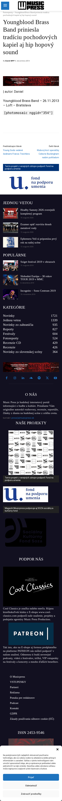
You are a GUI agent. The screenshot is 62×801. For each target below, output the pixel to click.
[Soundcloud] (31, 378)
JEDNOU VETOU (18, 203)
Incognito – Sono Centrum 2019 (38, 290)
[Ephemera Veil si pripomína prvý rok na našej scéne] (10, 242)
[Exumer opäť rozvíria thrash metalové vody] (10, 227)
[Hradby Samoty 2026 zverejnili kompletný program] (10, 213)
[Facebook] (25, 69)
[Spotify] (39, 378)
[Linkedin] (39, 69)
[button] (57, 749)
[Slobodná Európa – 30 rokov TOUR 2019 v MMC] (10, 280)
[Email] (46, 69)
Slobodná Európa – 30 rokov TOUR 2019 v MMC (36, 278)
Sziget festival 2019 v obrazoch (37, 261)
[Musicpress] (31, 5)
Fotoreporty (8, 12)
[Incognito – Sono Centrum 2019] (10, 294)
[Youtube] (55, 378)
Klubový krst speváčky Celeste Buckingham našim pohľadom (48, 154)
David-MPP (10, 61)
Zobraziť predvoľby (31, 794)
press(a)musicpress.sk (22, 418)
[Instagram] (14, 378)
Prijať (31, 777)
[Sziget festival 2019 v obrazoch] (10, 265)
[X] (32, 69)
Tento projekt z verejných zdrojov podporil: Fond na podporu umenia (29, 167)
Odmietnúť (31, 785)
